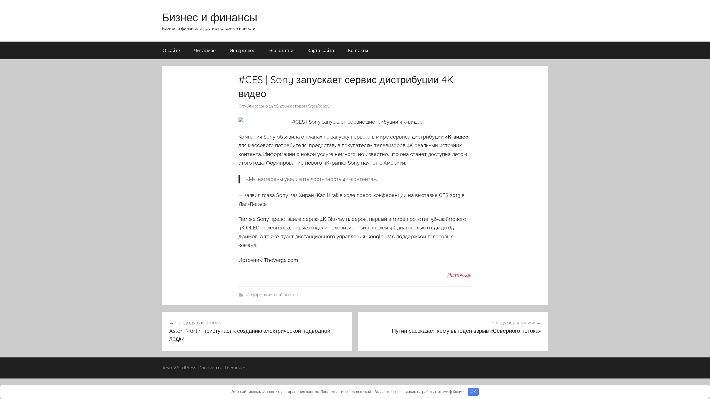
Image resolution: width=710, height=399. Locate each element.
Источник (459, 275)
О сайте (171, 50)
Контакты (358, 50)
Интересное (242, 50)
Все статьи (281, 50)
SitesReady (318, 106)
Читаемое (204, 50)
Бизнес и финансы (209, 17)
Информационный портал (272, 294)
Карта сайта (321, 50)
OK (473, 392)
